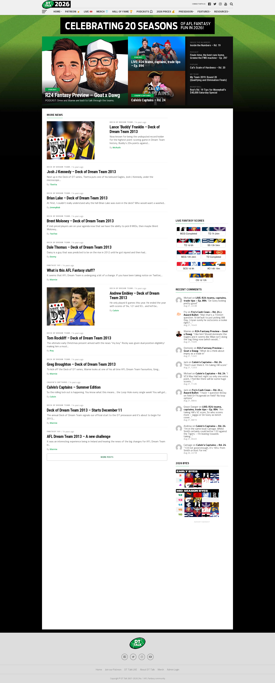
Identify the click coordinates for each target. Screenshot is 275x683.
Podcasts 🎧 (145, 11)
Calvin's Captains (57, 382)
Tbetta (53, 184)
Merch (161, 669)
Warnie (53, 279)
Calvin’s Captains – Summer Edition (74, 387)
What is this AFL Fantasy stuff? (71, 270)
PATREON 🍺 (72, 11)
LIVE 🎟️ (88, 11)
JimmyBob (55, 207)
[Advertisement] (199, 166)
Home (56, 11)
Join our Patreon (113, 669)
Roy (52, 350)
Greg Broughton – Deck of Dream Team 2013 (81, 364)
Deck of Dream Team (121, 122)
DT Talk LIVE (130, 669)
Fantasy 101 (54, 265)
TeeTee (53, 233)
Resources (221, 11)
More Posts (107, 457)
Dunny (53, 256)
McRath (117, 147)
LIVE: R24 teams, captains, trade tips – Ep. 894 (205, 299)
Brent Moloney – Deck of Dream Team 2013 (80, 221)
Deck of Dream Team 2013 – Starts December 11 (84, 410)
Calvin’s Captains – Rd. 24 (207, 362)
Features (203, 11)
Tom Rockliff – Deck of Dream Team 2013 (79, 338)
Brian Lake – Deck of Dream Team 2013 (77, 198)
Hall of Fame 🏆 (122, 11)
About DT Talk (147, 669)
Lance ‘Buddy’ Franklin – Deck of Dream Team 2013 (135, 129)
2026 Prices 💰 (166, 11)
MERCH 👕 (102, 11)
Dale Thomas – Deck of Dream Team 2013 (79, 247)
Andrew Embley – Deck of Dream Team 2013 (134, 295)
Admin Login (173, 669)
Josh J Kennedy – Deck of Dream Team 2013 (81, 171)
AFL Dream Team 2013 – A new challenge (78, 436)
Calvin (116, 310)
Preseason (186, 11)
